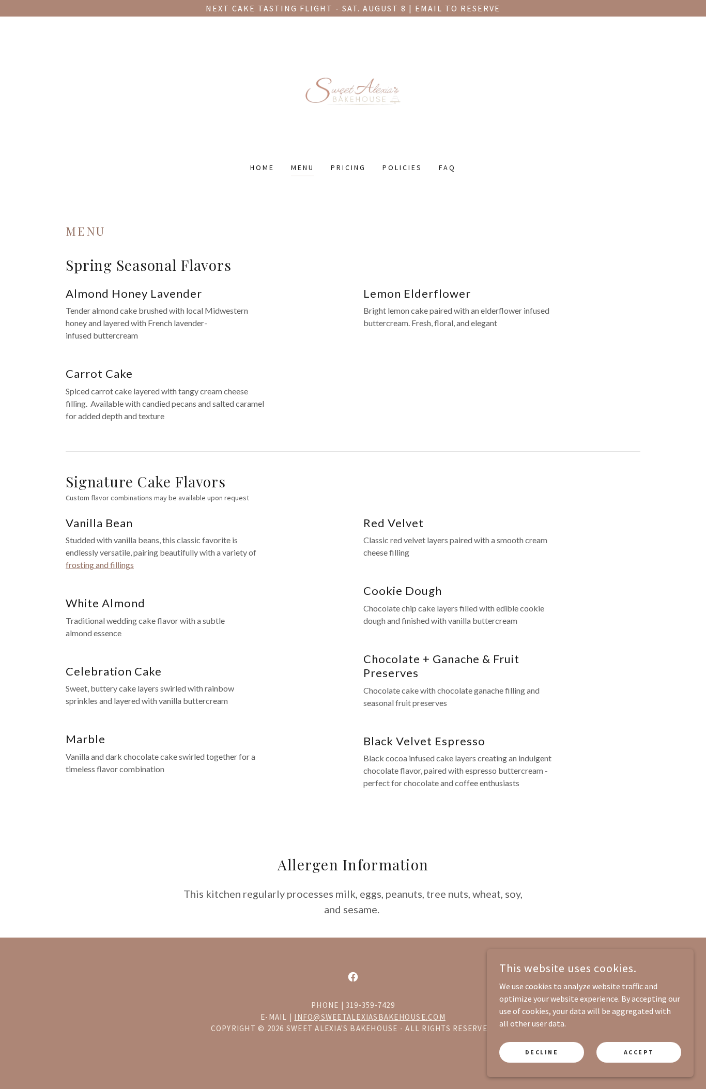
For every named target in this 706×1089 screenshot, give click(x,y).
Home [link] (262, 167)
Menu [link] (302, 167)
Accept (639, 1052)
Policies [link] (402, 167)
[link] (353, 96)
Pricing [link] (348, 167)
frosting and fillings (100, 565)
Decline (542, 1052)
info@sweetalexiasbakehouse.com (369, 1017)
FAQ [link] (447, 167)
